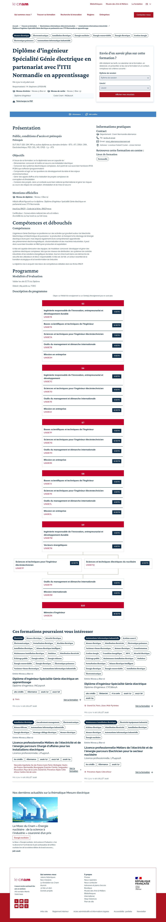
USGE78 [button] (48, 317)
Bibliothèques (90, 893)
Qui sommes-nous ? (23, 15)
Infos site (44, 911)
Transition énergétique (112, 653)
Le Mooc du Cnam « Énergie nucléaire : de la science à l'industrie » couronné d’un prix (32, 829)
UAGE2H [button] (48, 358)
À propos (88, 874)
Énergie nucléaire (82, 35)
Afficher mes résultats (124, 94)
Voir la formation (71, 700)
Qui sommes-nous (48, 874)
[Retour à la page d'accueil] (20, 4)
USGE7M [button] (48, 538)
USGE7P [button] (20, 568)
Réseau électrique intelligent (48, 648)
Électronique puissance (24, 40)
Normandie (102, 159)
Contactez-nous (144, 15)
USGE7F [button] (48, 432)
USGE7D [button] (48, 392)
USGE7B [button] (48, 347)
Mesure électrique (21, 35)
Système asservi (129, 638)
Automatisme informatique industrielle (92, 26)
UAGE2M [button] (48, 595)
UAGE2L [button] (48, 514)
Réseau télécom (20, 727)
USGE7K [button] (48, 494)
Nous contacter (90, 883)
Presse (87, 877)
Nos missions (45, 880)
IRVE (128, 653)
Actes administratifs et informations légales (91, 911)
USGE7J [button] (48, 484)
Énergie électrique (122, 35)
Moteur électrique (122, 648)
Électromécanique (40, 35)
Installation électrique (61, 35)
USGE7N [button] (48, 548)
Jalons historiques (47, 877)
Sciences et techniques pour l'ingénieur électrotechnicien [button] (74, 334)
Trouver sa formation (46, 15)
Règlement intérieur (60, 911)
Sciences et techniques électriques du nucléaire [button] (111, 562)
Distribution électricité (69, 653)
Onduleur (52, 653)
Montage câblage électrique (44, 732)
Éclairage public (21, 658)
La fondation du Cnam (49, 883)
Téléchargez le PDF (24, 101)
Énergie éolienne (55, 658)
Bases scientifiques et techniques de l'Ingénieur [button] (69, 324)
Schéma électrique (93, 727)
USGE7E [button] (48, 402)
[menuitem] (96, 4)
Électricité (18, 638)
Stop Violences (90, 899)
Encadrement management (47, 722)
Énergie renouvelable (102, 35)
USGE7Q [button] (90, 565)
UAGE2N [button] (48, 615)
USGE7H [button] (48, 453)
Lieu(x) (102, 83)
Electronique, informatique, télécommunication (57, 26)
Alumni (43, 885)
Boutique (88, 888)
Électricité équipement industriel (133, 722)
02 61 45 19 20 (109, 138)
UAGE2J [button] (48, 412)
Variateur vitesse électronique (26, 668)
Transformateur (140, 648)
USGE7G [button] (48, 443)
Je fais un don (46, 888)
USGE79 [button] (48, 327)
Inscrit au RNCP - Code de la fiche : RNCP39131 (32, 209)
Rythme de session (107, 73)
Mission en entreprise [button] (55, 354)
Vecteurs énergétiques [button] (55, 545)
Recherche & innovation (71, 15)
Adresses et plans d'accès (95, 885)
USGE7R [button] (48, 585)
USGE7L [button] (48, 504)
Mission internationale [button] (55, 592)
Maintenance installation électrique (29, 653)
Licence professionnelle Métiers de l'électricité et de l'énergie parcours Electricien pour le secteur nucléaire (118, 751)
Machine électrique (65, 643)
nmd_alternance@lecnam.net (118, 141)
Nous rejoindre (90, 880)
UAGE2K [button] (48, 463)
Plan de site (89, 901)
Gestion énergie (140, 35)
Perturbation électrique (43, 643)
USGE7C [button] (48, 381)
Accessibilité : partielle (123, 911)
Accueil (15, 26)
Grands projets (46, 891)
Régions (90, 15)
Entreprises (105, 15)
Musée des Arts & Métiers (94, 891)
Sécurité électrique (53, 638)
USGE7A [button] (48, 337)
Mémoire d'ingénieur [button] (54, 612)
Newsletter (141, 911)
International (89, 896)
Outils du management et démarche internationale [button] (70, 344)
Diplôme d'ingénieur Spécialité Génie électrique (115, 683)
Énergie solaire (38, 658)
